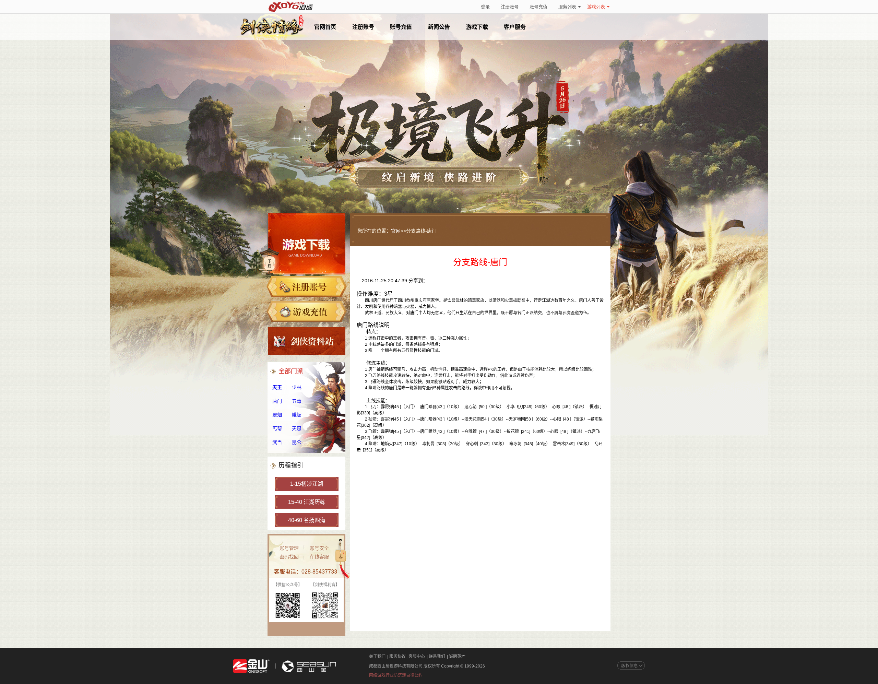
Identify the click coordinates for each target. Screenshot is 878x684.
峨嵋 (296, 414)
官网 (396, 231)
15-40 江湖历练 (306, 502)
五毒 (296, 401)
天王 (277, 387)
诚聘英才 (457, 656)
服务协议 (397, 656)
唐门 (277, 401)
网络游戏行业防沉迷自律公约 (396, 675)
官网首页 (325, 27)
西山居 (308, 666)
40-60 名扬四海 (306, 520)
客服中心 (416, 656)
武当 (277, 442)
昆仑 (296, 442)
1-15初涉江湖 (306, 484)
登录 (485, 6)
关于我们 (377, 656)
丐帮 (277, 428)
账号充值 (538, 6)
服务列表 (567, 6)
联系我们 (437, 656)
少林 (296, 387)
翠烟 (277, 414)
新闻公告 (439, 27)
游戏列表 (596, 6)
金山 (251, 666)
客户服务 (515, 27)
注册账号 (510, 6)
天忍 (296, 428)
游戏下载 (477, 27)
